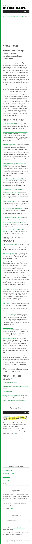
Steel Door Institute (7, 391)
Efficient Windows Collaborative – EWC (12, 123)
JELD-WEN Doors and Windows (10, 289)
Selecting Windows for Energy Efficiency (12, 189)
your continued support (19, 528)
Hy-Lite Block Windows (8, 262)
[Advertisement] (16, 31)
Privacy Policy (6, 480)
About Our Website (7, 470)
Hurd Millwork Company (8, 253)
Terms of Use (6, 477)
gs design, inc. (22, 541)
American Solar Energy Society (10, 382)
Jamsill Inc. (5, 275)
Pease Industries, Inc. (8, 328)
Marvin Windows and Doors (9, 314)
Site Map (5, 484)
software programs (9, 139)
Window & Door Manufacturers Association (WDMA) (15, 400)
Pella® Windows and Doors (9, 338)
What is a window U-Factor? (9, 201)
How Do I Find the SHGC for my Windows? (13, 208)
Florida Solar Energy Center (9, 144)
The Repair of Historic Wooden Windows (12, 217)
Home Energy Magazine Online (12, 192)
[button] (25, 11)
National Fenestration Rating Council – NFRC (13, 179)
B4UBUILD (16, 6)
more (16, 433)
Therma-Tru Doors (7, 355)
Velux (4, 368)
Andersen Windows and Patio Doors (11, 244)
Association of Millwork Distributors (11, 395)
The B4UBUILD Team (8, 473)
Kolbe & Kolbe (6, 303)
